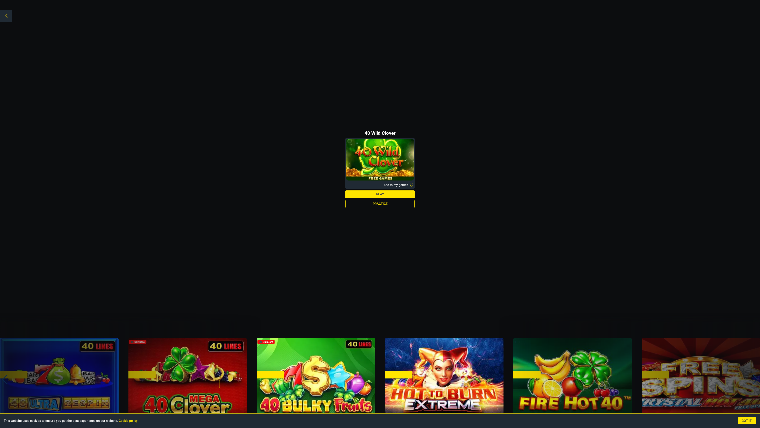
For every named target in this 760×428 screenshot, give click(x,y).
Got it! (747, 421)
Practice (380, 204)
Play (380, 194)
